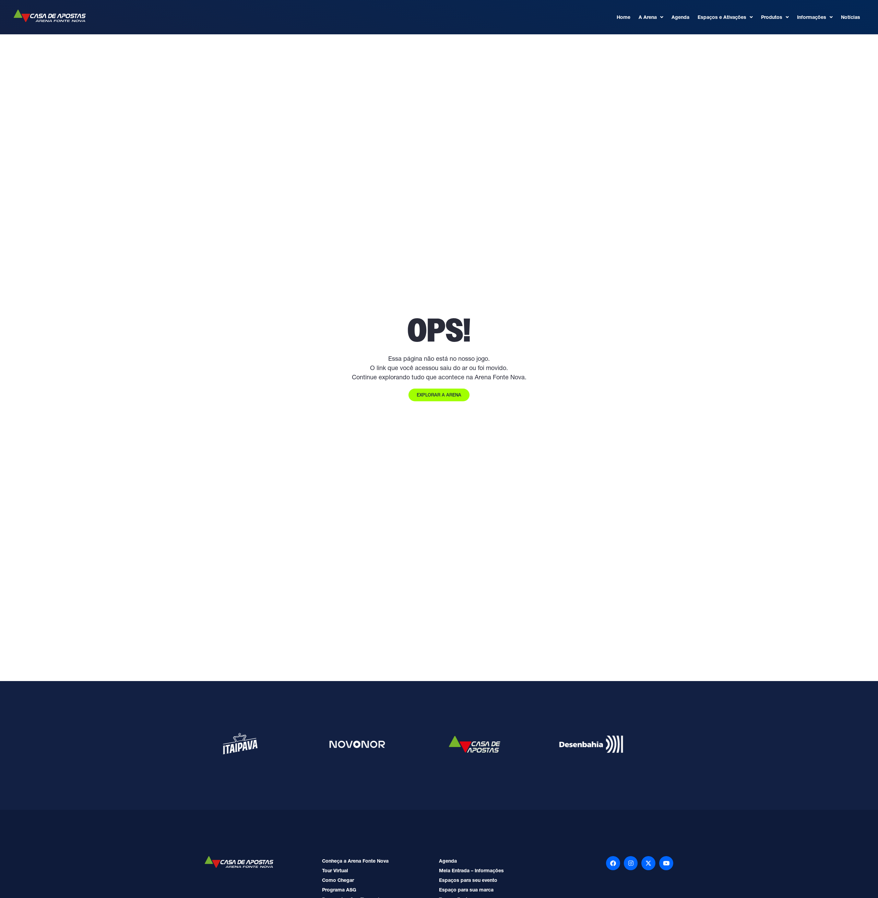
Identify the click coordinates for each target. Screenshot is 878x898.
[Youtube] (666, 863)
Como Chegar (338, 880)
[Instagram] (631, 863)
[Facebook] (613, 863)
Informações (811, 17)
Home (623, 17)
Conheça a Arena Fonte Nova (355, 861)
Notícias (850, 17)
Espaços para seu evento (468, 880)
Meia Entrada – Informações (471, 870)
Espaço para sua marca (466, 890)
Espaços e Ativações (722, 17)
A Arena (648, 17)
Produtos (771, 17)
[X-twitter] (648, 863)
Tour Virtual (335, 870)
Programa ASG (339, 890)
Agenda (680, 17)
